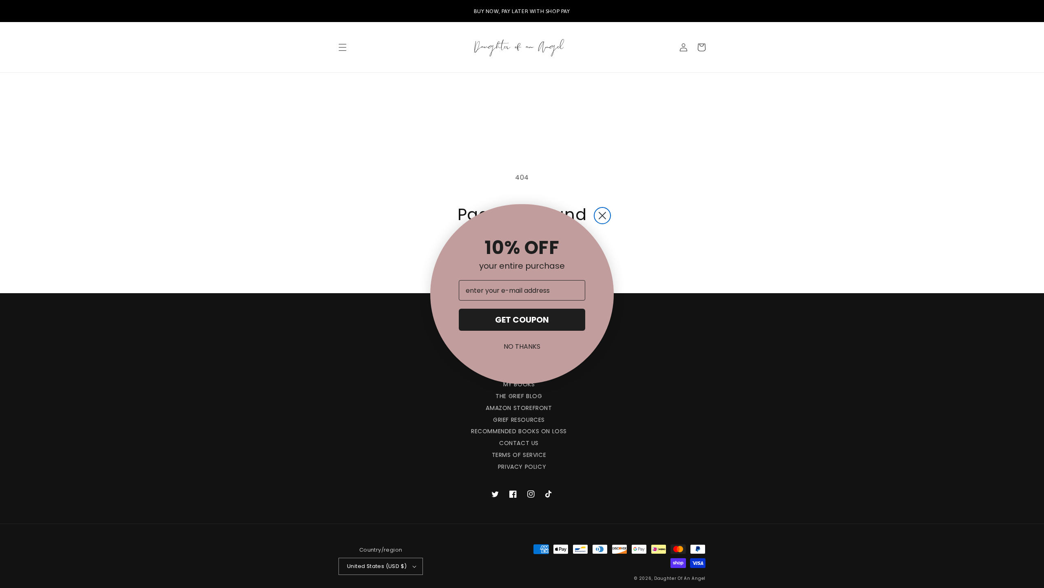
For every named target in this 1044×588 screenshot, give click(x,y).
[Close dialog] (602, 215)
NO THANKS (522, 346)
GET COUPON (522, 319)
